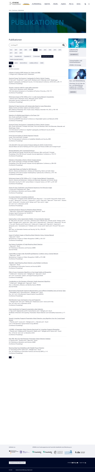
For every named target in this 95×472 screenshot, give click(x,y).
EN (89, 4)
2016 (16, 52)
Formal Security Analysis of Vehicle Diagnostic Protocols (23, 135)
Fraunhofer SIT (27, 56)
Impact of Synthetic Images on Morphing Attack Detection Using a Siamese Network (31, 235)
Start (10, 10)
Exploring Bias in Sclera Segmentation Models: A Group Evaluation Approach (29, 219)
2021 (45, 49)
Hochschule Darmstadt (47, 56)
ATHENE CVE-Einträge (75, 65)
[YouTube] (77, 462)
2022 (40, 49)
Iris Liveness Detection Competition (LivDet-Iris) (21, 197)
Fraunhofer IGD (18, 56)
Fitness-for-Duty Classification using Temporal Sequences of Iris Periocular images (30, 187)
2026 (21, 49)
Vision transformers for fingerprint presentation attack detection (26, 309)
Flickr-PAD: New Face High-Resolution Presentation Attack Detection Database (29, 338)
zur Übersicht (74, 54)
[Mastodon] (74, 462)
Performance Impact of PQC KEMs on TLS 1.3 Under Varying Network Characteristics (31, 178)
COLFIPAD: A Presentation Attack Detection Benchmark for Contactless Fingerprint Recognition (34, 329)
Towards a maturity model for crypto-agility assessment (23, 87)
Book (16, 63)
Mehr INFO (73, 92)
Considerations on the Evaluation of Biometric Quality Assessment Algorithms (29, 281)
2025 (26, 49)
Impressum (29, 470)
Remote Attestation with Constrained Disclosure (21, 150)
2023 (35, 49)
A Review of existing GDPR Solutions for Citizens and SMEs (24, 72)
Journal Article (34, 63)
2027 (16, 49)
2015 (21, 52)
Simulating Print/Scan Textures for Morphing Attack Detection (25, 209)
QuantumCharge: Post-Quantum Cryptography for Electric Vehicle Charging (29, 78)
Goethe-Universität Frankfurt (16, 59)
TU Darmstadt (36, 56)
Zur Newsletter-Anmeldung (17, 462)
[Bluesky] (72, 462)
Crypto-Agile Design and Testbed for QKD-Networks (23, 169)
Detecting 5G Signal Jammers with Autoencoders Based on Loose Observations (30, 106)
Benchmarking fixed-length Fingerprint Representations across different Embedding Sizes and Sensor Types (37, 290)
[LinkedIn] (75, 462)
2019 (55, 49)
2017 (11, 52)
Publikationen (21, 10)
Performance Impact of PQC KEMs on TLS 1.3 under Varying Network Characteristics (31, 97)
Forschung (14, 10)
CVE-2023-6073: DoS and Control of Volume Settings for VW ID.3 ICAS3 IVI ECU (30, 145)
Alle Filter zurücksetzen (14, 69)
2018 (60, 49)
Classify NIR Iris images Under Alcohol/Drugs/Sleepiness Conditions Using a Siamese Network (33, 253)
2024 (30, 49)
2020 (50, 49)
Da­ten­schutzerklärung (21, 470)
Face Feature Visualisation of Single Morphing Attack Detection (25, 244)
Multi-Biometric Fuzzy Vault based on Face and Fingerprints (24, 300)
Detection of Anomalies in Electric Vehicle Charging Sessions (25, 160)
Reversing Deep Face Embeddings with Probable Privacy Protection (26, 348)
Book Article (23, 63)
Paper (41, 63)
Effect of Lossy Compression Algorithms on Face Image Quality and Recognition (30, 272)
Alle (11, 49)
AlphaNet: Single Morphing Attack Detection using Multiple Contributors (28, 263)
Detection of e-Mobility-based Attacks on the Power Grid (24, 115)
